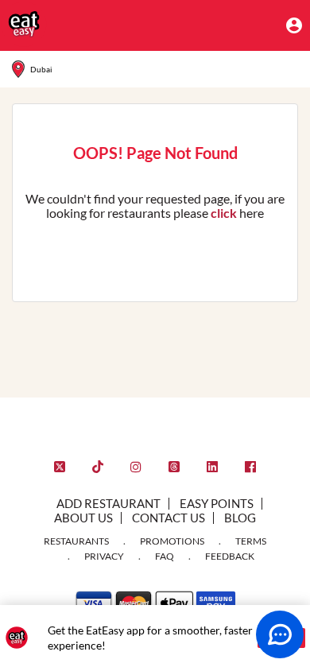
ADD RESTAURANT (108, 503)
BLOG (240, 517)
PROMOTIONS (172, 541)
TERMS (250, 541)
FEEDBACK (229, 556)
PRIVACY (104, 556)
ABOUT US (83, 517)
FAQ (164, 556)
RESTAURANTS (76, 541)
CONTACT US (168, 517)
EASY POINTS (217, 503)
